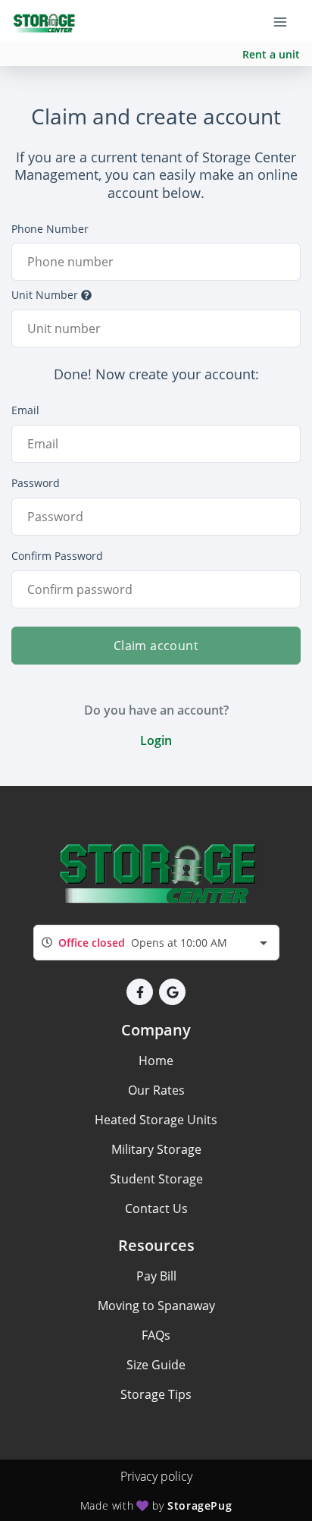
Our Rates (156, 1090)
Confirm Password (57, 555)
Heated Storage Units (156, 1119)
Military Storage (156, 1149)
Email (25, 410)
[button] (139, 992)
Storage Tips (156, 1394)
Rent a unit (271, 54)
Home (156, 1060)
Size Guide (156, 1364)
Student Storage (156, 1179)
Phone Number (50, 229)
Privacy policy (156, 1476)
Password (35, 483)
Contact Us (156, 1208)
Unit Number (44, 295)
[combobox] (156, 942)
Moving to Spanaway (156, 1305)
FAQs (156, 1335)
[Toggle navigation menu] (286, 21)
